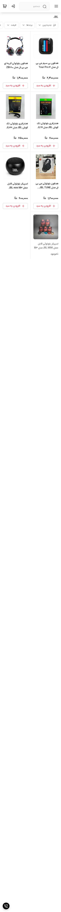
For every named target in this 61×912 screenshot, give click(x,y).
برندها (29, 25)
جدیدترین (47, 25)
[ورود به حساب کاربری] (13, 6)
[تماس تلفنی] (6, 906)
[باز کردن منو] (55, 6)
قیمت (13, 25)
